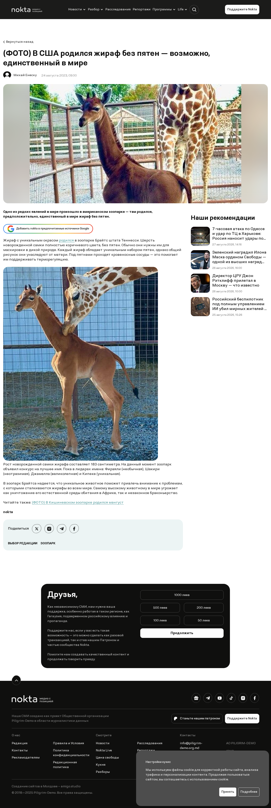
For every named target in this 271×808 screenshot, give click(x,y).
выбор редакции (22, 543)
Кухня (101, 764)
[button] (194, 9)
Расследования (118, 9)
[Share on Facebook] (74, 528)
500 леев (160, 607)
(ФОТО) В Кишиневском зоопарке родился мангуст (78, 503)
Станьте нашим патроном (200, 718)
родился (67, 240)
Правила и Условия (68, 743)
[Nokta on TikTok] (231, 699)
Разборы (103, 772)
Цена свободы (107, 757)
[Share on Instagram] (49, 528)
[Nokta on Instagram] (243, 699)
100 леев (160, 620)
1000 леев (182, 595)
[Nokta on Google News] (196, 699)
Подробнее (248, 792)
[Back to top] (16, 680)
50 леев (204, 620)
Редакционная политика (65, 765)
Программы (162, 9)
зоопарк (48, 543)
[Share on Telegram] (61, 528)
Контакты (20, 750)
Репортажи (142, 9)
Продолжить (182, 633)
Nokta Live (104, 750)
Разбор (93, 9)
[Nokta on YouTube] (219, 699)
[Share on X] (36, 528)
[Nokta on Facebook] (254, 699)
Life (181, 9)
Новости (75, 9)
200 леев (204, 607)
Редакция (20, 743)
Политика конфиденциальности (71, 753)
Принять (227, 792)
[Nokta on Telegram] (207, 699)
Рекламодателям (26, 757)
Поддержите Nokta (242, 9)
